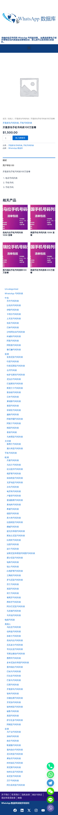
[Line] (50, 799)
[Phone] (50, 766)
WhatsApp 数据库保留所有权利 (15, 803)
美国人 (10, 118)
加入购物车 (20, 138)
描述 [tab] (5, 160)
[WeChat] (50, 791)
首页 (4, 118)
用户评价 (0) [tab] (8, 165)
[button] (29, 48)
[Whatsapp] (50, 774)
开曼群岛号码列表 (22, 118)
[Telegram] (50, 783)
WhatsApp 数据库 (15, 148)
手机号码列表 (26, 123)
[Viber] (50, 808)
